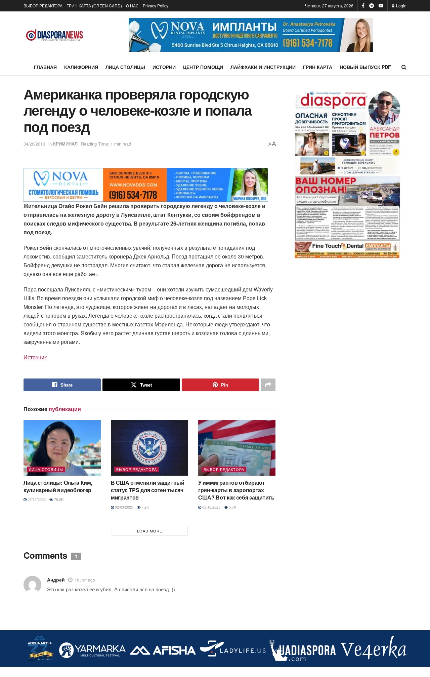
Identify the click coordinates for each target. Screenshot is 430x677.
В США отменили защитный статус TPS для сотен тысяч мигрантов (147, 490)
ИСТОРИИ (164, 67)
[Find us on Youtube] (381, 5)
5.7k (232, 507)
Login (400, 5)
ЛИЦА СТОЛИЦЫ (125, 67)
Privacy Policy (155, 5)
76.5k (58, 499)
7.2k (144, 507)
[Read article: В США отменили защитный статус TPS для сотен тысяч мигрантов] (149, 447)
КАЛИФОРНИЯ (81, 67)
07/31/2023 (36, 499)
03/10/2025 (210, 507)
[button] (251, 35)
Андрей (56, 579)
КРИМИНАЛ (65, 144)
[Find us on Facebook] (363, 5)
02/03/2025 (123, 507)
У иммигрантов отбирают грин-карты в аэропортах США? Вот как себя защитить (236, 490)
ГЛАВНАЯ (45, 67)
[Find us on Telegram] (371, 5)
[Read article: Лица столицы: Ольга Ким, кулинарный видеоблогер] (62, 447)
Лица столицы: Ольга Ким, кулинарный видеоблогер (58, 486)
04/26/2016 (34, 144)
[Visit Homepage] (55, 35)
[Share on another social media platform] (268, 385)
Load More (149, 530)
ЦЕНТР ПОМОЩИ (203, 67)
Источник (35, 357)
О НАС (132, 5)
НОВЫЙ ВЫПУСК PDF (365, 67)
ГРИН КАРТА (317, 67)
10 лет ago (85, 580)
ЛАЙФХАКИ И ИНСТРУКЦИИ (263, 67)
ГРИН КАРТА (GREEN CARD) (94, 5)
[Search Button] (403, 66)
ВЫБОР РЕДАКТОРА (43, 5)
